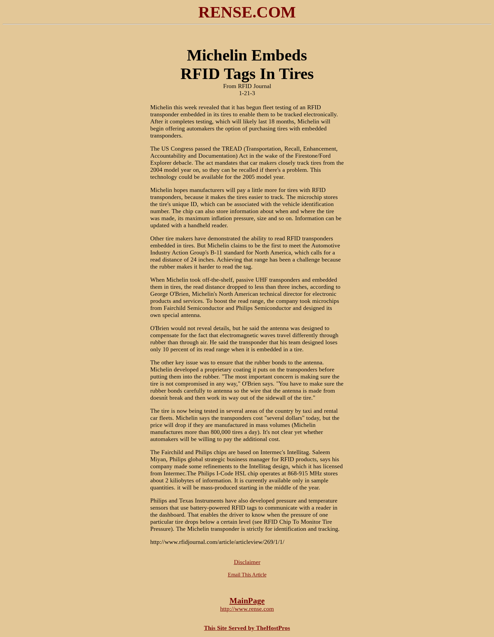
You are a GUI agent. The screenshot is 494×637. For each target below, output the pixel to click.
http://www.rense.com (247, 608)
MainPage (247, 600)
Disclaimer (247, 562)
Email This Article (247, 575)
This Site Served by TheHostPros (247, 628)
